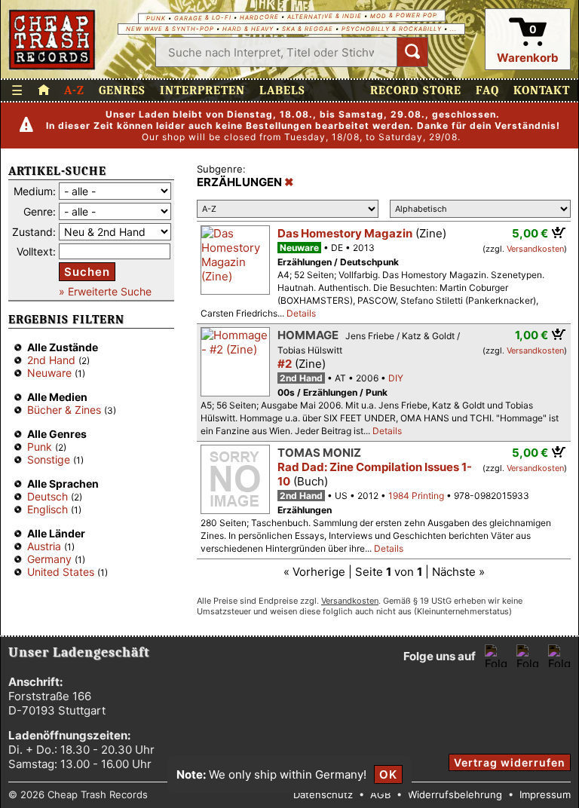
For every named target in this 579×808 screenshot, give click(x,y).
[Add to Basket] (559, 232)
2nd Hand (51, 360)
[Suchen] (412, 52)
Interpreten (202, 90)
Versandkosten (535, 248)
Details (301, 313)
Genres (122, 90)
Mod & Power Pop (403, 15)
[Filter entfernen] (289, 182)
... (453, 29)
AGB (380, 794)
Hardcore (258, 17)
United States (60, 571)
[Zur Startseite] (44, 90)
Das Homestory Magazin (344, 233)
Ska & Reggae (307, 29)
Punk (155, 18)
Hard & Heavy (248, 29)
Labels (282, 90)
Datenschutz (323, 794)
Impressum (545, 794)
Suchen (87, 272)
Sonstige (48, 459)
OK (388, 774)
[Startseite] (52, 39)
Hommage (308, 335)
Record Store (415, 90)
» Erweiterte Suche (105, 291)
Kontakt (541, 90)
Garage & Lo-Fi (202, 18)
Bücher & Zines (64, 409)
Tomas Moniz (319, 452)
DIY (395, 378)
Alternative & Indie (323, 16)
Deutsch (47, 496)
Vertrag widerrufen (509, 762)
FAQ (487, 90)
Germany (49, 558)
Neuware (49, 372)
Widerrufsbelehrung (455, 794)
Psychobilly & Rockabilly (392, 29)
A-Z (74, 90)
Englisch (47, 509)
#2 (284, 364)
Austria (44, 546)
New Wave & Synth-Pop (170, 29)
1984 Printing (416, 495)
